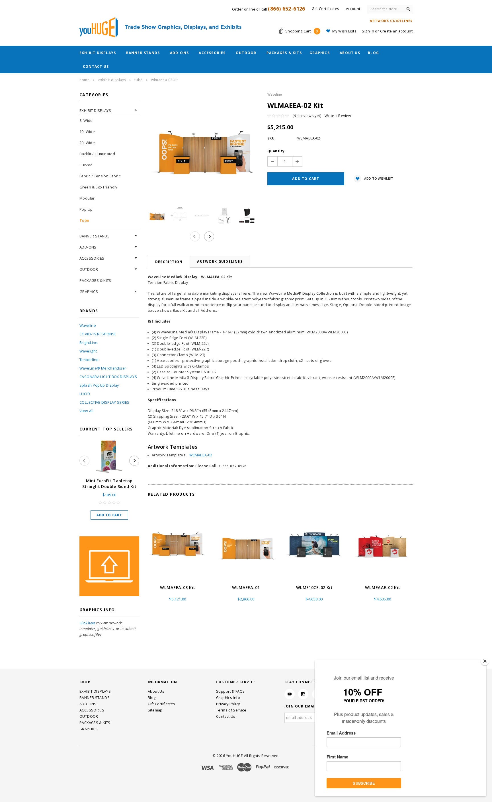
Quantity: (276, 151)
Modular (87, 198)
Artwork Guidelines (220, 261)
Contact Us (96, 66)
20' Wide (87, 142)
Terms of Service (231, 710)
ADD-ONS (179, 52)
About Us (350, 52)
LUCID (84, 393)
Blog (373, 52)
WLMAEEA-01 (246, 587)
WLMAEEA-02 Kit (164, 79)
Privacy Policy (228, 704)
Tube (138, 79)
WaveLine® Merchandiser (102, 368)
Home (84, 79)
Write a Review (338, 115)
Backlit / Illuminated (97, 153)
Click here (87, 623)
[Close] (485, 661)
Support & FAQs (230, 691)
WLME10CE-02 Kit (314, 587)
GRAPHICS (319, 52)
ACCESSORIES (212, 52)
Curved (86, 164)
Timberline (89, 359)
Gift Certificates (161, 704)
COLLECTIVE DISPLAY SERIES (104, 402)
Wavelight (88, 351)
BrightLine (88, 342)
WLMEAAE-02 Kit (382, 587)
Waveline (87, 325)
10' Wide (87, 131)
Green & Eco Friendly (98, 187)
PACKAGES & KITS (284, 52)
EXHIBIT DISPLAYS (97, 52)
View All (86, 411)
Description (169, 261)
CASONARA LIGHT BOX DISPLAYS (108, 376)
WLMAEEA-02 (200, 455)
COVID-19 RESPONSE (97, 334)
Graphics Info (228, 697)
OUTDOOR (246, 52)
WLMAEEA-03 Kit (177, 587)
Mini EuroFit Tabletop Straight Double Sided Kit (109, 483)
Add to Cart (109, 515)
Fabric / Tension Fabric (99, 176)
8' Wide (86, 120)
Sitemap (155, 710)
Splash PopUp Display (99, 385)
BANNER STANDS (143, 52)
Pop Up (86, 209)
